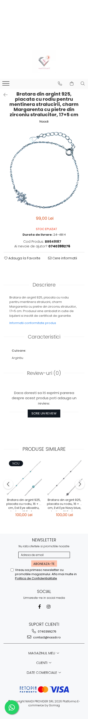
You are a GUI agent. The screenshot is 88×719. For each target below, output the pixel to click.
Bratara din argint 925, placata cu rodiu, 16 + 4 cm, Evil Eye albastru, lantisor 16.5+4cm (23, 504)
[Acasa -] (44, 61)
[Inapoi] (3, 95)
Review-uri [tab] (44, 373)
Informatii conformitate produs (32, 323)
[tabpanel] (44, 170)
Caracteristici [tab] (44, 336)
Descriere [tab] (44, 284)
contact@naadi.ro (46, 637)
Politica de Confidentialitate (36, 578)
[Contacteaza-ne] (60, 83)
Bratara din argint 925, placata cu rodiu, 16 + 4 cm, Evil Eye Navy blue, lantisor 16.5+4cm (64, 504)
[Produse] (6, 84)
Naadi (44, 121)
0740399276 (46, 631)
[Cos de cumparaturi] (72, 83)
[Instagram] (48, 607)
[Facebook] (39, 607)
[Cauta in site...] (82, 83)
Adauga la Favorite (24, 258)
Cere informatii (64, 258)
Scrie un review (44, 413)
